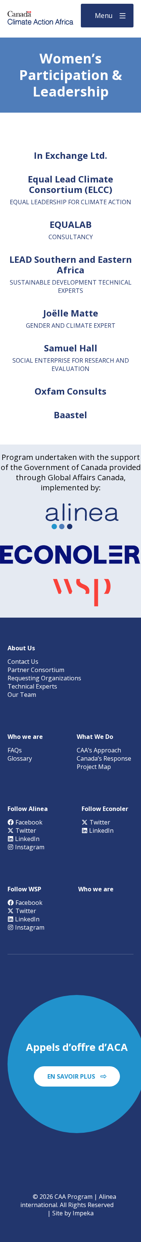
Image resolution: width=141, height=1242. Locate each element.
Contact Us (23, 661)
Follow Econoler (105, 809)
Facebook (28, 822)
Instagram (29, 847)
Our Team (22, 694)
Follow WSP (24, 889)
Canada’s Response (104, 758)
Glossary (20, 758)
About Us (21, 648)
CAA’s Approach (99, 750)
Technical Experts (32, 686)
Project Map (94, 767)
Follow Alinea (28, 809)
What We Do (95, 737)
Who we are (25, 737)
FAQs (15, 750)
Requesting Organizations (44, 678)
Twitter (25, 830)
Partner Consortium (36, 670)
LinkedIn (27, 839)
